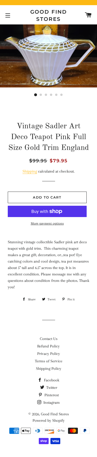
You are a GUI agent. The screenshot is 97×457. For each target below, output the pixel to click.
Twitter (51, 387)
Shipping (30, 171)
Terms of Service (48, 361)
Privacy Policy (48, 353)
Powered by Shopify (49, 420)
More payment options (47, 223)
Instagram (51, 402)
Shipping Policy (48, 368)
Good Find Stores (48, 15)
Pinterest (51, 395)
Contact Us (48, 338)
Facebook (51, 380)
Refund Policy (48, 346)
